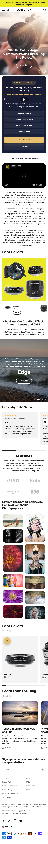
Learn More (24, 65)
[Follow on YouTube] (20, 820)
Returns (29, 778)
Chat (28, 790)
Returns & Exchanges (10, 794)
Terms (4, 778)
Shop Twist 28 (24, 140)
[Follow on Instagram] (15, 820)
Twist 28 (7, 674)
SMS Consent (7, 797)
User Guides (30, 786)
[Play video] (24, 99)
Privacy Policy (7, 782)
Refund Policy (7, 790)
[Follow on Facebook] (3, 820)
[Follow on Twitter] (9, 820)
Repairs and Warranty (9, 786)
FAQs (28, 782)
